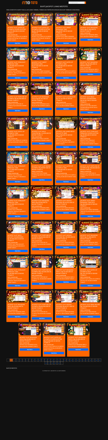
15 (55, 360)
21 (74, 360)
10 (39, 360)
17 (61, 360)
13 (49, 360)
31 (49, 363)
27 (93, 360)
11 (42, 360)
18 (65, 360)
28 (96, 360)
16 (58, 360)
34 (58, 363)
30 (46, 363)
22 (77, 360)
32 (52, 363)
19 (68, 360)
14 (52, 360)
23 (80, 360)
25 (87, 360)
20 (71, 360)
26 (90, 360)
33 (55, 363)
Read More (17, 43)
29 (99, 360)
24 (84, 360)
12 (46, 360)
